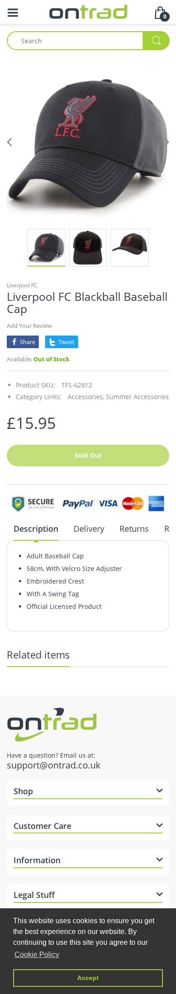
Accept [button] (88, 977)
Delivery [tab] (89, 528)
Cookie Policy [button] (36, 954)
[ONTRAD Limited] (88, 11)
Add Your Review (29, 326)
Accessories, (86, 396)
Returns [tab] (134, 528)
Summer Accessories (137, 396)
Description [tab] (36, 528)
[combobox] (88, 40)
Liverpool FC (22, 285)
